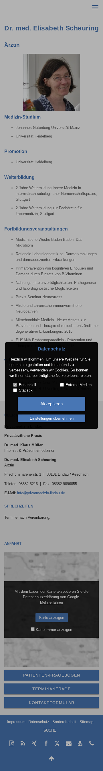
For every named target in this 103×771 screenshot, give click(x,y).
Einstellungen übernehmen (52, 418)
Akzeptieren (51, 404)
